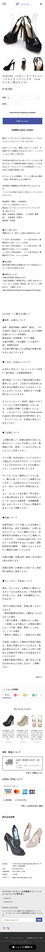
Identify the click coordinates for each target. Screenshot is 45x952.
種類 (4, 97)
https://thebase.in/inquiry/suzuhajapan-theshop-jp (21, 290)
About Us (7, 898)
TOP (6, 938)
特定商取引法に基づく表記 (34, 938)
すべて (7, 695)
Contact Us (8, 902)
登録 (39, 919)
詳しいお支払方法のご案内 (33, 806)
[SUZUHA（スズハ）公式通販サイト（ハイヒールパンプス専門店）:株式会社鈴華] (22, 840)
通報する (38, 677)
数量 (4, 104)
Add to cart (22, 121)
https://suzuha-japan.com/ (22, 877)
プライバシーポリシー (17, 938)
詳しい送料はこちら (35, 773)
